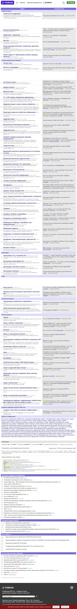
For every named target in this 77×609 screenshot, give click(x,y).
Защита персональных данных (34, 602)
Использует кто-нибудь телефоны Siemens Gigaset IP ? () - (58, 242)
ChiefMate (65, 451)
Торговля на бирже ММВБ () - (54, 335)
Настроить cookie (20, 602)
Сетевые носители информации (14, 181)
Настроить (65, 607)
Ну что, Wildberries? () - (57, 319)
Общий (5, 317)
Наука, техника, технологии (13, 323)
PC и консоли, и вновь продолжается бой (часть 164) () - (59, 288)
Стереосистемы (8, 146)
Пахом (9, 453)
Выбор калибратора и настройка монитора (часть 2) (21, 471)
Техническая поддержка (12, 14)
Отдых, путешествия (10, 383)
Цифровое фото (9, 119)
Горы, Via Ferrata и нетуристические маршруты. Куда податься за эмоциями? (25, 466)
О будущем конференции (32, 419)
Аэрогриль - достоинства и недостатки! (14, 486)
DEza (74, 451)
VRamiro (61, 452)
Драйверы (50, 428)
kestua (20, 452)
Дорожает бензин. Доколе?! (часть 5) (15, 468)
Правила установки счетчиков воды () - (56, 363)
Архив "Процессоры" (63, 419)
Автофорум (7, 358)
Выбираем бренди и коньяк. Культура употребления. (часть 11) (24, 462)
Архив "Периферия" (18, 424)
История (6, 330)
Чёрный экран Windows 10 (11, 498)
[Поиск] (63, 2)
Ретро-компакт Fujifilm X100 (11, 484)
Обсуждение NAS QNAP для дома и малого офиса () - (58, 181)
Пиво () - (55, 376)
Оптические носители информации (16, 175)
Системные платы (9, 82)
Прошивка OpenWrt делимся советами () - (57, 198)
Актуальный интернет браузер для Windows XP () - (57, 272)
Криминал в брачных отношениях (13, 504)
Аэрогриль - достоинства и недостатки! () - (56, 248)
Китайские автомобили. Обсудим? (13, 517)
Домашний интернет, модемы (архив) (20, 425)
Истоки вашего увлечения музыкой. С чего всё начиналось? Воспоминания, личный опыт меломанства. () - (57, 347)
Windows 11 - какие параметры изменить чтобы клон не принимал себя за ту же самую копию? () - (59, 256)
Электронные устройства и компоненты (17, 301)
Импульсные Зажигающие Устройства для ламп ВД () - (58, 303)
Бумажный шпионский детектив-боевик (16, 527)
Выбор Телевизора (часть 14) (14, 463)
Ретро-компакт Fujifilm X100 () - (59, 120)
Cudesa (6, 574)
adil (11, 451)
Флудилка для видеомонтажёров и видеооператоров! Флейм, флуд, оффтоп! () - (57, 106)
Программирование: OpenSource (46, 435)
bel (33, 451)
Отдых (5, 466)
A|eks (3, 451)
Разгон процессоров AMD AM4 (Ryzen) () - (59, 68)
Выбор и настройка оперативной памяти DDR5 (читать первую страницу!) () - (58, 88)
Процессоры (7, 63)
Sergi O (51, 452)
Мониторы (6, 470)
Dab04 (70, 451)
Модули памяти (8, 87)
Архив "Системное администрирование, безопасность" (50, 425)
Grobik (17, 452)
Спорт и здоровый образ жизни (14, 368)
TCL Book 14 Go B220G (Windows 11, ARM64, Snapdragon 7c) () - (56, 214)
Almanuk (25, 451)
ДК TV (5, 463)
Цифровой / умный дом (11, 35)
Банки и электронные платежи (14, 334)
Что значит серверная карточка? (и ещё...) (15, 558)
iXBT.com (20, 412)
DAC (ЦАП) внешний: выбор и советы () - (57, 147)
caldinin (52, 451)
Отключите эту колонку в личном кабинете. (13, 577)
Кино (5, 352)
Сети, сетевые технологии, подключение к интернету (22, 196)
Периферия (7, 185)
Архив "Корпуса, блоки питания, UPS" (36, 424)
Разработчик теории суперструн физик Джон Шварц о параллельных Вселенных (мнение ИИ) (30, 529)
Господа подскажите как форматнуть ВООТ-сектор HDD (18, 556)
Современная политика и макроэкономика (44, 436)
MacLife (6, 40)
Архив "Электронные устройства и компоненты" (26, 430)
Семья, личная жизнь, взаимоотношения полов (20, 388)
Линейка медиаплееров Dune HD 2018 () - (59, 153)
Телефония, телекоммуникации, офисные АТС (19, 239)
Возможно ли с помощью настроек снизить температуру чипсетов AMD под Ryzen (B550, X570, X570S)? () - (58, 82)
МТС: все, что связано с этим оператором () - (58, 235)
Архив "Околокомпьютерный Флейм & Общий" (56, 430)
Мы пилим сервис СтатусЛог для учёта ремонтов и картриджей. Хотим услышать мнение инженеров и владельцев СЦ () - (59, 186)
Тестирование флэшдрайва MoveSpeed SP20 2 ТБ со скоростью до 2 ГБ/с (25, 546)
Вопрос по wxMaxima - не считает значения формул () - (59, 262)
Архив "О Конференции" (48, 419)
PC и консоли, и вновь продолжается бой (15, 494)
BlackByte (47, 451)
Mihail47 (43, 452)
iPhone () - (56, 42)
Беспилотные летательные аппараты (16, 124)
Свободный (60, 436)
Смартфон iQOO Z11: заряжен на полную (16, 549)
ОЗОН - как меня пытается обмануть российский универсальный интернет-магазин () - (58, 30)
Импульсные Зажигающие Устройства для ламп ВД (17, 490)
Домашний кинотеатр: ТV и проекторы (17, 164)
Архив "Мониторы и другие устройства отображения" (27, 422)
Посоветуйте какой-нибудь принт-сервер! (15, 564)
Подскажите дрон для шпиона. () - (56, 126)
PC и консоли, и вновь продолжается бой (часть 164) (19, 464)
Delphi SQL (6, 572)
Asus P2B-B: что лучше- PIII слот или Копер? (15, 568)
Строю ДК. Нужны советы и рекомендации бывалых (17, 511)
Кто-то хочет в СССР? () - (58, 330)
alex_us (20, 451)
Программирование (22, 428)
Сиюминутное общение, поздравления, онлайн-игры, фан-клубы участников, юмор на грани (22, 401)
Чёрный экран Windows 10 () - (58, 16)
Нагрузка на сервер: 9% (66, 444)
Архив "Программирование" (37, 428)
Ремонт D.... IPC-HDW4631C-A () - (55, 36)
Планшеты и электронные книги (14, 218)
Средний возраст (53, 448)
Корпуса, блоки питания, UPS (13, 191)
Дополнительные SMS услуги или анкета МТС (16, 560)
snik (57, 452)
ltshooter (35, 452)
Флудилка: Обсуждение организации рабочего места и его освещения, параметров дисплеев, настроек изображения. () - (58, 114)
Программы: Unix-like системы (14, 267)
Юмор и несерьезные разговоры (15, 395)
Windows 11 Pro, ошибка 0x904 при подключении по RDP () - (59, 204)
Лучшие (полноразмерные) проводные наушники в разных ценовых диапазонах (25, 500)
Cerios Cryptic (58, 451)
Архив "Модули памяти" (40, 420)
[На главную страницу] (7, 3)
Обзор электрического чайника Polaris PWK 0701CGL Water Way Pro (23, 537)
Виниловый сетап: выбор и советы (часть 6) (18, 461)
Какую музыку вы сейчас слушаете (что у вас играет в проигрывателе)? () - (58, 402)
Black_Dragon (41, 451)
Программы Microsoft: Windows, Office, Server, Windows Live (32, 427)
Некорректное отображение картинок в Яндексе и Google (21, 525)
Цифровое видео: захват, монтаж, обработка (19, 104)
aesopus (15, 451)
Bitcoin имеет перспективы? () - (56, 341)
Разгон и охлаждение (10, 67)
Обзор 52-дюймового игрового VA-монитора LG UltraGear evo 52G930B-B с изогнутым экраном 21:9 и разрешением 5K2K (37, 540)
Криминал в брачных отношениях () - (56, 389)
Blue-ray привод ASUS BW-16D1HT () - (56, 176)
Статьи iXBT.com (6, 534)
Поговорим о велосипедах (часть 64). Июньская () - (59, 369)
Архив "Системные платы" (24, 420)
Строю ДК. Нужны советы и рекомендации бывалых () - (59, 160)
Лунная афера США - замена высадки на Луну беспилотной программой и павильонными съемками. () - (57, 325)
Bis (36, 451)
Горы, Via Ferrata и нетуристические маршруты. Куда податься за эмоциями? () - (59, 383)
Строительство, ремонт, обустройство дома (18, 362)
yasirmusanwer (54, 444)
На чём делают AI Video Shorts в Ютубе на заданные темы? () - (59, 49)
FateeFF (10, 452)
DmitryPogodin (5, 452)
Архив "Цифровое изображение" (55, 422)
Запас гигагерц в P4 (9, 566)
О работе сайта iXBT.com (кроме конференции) (20, 410)
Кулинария (6, 462)
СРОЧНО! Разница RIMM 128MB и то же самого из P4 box (18, 562)
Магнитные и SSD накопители (13, 169)
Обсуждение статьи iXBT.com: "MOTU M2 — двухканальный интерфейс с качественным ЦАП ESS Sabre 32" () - (59, 140)
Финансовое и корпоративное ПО (24, 435)
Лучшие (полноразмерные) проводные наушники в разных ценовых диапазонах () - (59, 132)
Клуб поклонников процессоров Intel (16, 308)
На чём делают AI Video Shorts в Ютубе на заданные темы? (19, 488)
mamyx (39, 452)
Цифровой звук (8, 130)
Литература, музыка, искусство (14, 346)
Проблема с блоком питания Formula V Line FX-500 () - (58, 192)
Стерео (5, 461)
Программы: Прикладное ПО (13, 261)
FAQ (31, 600)
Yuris (69, 452)
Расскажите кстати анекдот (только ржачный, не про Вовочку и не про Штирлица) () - (59, 396)
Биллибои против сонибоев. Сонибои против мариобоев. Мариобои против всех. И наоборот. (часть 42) (33, 469)
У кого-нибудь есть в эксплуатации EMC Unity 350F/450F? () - (57, 209)
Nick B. (47, 452)
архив (21, 63)
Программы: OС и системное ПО (14, 255)
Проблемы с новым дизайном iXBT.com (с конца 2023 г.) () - (59, 412)
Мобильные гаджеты (10, 228)
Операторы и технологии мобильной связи (18, 234)
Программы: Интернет (11, 271)
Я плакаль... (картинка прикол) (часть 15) (17, 460)
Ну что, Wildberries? (9, 496)
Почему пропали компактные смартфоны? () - (58, 224)
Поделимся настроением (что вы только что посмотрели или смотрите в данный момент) (27, 513)
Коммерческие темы (23, 436)
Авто (4, 468)
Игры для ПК (7, 287)
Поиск (27, 600)
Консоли (5, 469)
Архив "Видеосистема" (55, 420)
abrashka (7, 451)
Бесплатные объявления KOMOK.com (12, 419)
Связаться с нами (7, 600)
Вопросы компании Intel (59, 432)
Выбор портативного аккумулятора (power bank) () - (58, 229)
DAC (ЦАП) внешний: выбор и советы (13, 478)
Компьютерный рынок (11, 30)
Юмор (5, 459)
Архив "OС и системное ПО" (59, 427)
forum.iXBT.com (38, 604)
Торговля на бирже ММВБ (10, 492)
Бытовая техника (9, 247)
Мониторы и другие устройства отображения (19, 112)
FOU (14, 452)
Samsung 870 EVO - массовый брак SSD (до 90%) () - (58, 171)
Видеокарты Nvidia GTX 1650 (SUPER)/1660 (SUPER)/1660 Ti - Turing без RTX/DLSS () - (57, 93)
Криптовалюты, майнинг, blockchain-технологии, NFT (22, 339)
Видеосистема (8, 91)
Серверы (6, 208)
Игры (5, 464)
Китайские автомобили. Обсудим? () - (57, 358)
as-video (30, 451)
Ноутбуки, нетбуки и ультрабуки (14, 214)
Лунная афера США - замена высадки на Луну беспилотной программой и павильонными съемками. (31, 482)
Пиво (5, 509)
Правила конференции (19, 600)
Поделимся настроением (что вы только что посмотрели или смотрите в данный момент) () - (59, 353)
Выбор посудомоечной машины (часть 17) (21, 467)
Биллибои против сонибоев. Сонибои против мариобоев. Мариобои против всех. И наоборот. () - (58, 294)
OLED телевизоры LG (9, 502)
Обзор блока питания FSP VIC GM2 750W (16, 543)
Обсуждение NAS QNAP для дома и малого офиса (17, 507)
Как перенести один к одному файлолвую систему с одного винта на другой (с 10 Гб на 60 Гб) (28, 570)
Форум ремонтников (45, 432)
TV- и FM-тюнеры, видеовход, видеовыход (18, 97)
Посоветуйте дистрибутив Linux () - (57, 267)
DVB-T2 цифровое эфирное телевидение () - (56, 99)
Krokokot (25, 452)
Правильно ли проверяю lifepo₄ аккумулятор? (18, 523)
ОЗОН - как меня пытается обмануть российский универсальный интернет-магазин (26, 515)
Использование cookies (8, 602)
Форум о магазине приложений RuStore (19, 433)
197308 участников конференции (64, 448)
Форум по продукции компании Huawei (44, 433)
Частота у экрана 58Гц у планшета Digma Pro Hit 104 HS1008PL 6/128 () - (59, 219)
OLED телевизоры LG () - (59, 165)
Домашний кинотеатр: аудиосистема (16, 158)
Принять (56, 607)
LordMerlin (30, 452)
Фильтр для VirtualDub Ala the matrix (15, 531)
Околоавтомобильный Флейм (29, 432)
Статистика (36, 600)
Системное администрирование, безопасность (19, 203)
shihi (55, 452)
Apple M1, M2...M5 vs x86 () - (57, 64)
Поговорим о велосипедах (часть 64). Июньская (16, 480)
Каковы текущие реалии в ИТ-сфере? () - (57, 56)
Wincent (65, 452)
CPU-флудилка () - (55, 310)
